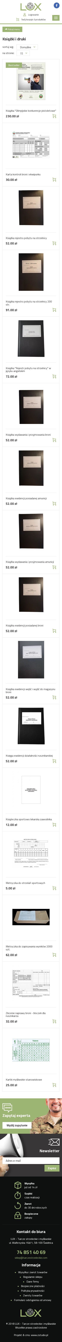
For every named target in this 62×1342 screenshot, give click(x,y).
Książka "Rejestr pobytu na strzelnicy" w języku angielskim (28, 370)
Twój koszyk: (33, 19)
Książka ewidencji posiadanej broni (24, 625)
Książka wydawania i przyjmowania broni (28, 434)
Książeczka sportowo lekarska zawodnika (29, 819)
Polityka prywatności (32, 1290)
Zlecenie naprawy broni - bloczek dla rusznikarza (25, 1015)
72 (21, 53)
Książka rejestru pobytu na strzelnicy (26, 237)
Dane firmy (32, 1281)
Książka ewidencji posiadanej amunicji (26, 498)
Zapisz (52, 1168)
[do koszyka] (54, 116)
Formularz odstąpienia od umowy (32, 1300)
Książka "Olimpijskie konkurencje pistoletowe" (31, 110)
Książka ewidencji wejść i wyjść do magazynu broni (30, 691)
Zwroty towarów (32, 1295)
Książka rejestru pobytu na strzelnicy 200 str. (29, 303)
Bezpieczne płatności (32, 1286)
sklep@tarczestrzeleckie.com (31, 1258)
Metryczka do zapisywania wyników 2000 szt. (29, 948)
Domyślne (25, 47)
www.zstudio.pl (39, 1335)
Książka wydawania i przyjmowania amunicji (30, 561)
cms (27, 1335)
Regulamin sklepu (32, 1276)
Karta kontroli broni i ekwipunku (23, 174)
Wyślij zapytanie (17, 1125)
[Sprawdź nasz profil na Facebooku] (57, 5)
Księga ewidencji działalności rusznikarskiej (29, 755)
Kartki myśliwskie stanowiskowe (24, 1079)
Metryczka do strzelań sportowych (25, 882)
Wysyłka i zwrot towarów (32, 1272)
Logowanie (33, 14)
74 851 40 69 (31, 1252)
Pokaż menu (13, 29)
